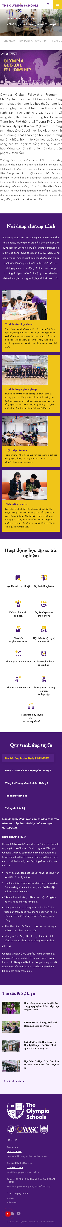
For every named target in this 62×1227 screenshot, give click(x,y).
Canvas (10, 1197)
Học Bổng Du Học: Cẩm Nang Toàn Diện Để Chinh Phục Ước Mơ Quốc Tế (41, 1064)
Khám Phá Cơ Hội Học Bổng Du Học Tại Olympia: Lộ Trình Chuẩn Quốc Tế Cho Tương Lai (40, 1045)
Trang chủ (12, 19)
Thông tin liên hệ (15, 808)
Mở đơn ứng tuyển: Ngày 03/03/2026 (27, 758)
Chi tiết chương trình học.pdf (14, 206)
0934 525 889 (14, 1151)
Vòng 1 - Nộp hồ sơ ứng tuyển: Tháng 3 (28, 770)
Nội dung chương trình (33, 41)
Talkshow (12, 1202)
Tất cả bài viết (12, 1081)
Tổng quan (9, 41)
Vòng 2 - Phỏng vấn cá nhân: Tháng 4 (26, 783)
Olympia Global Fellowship (32, 19)
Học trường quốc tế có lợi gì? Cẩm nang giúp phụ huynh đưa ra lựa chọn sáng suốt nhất (41, 1006)
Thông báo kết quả (16, 795)
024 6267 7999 (15, 1167)
